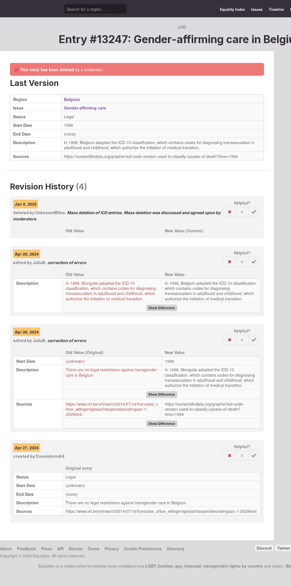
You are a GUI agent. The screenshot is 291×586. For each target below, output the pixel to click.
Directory (175, 548)
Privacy (112, 548)
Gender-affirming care (85, 108)
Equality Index (232, 9)
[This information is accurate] (254, 212)
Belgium (72, 99)
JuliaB (39, 262)
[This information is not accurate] (229, 212)
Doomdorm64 (50, 456)
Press (46, 548)
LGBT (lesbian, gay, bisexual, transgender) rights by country (204, 566)
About (6, 548)
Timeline (276, 9)
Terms (93, 548)
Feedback (26, 548)
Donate (76, 548)
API (60, 548)
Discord (264, 548)
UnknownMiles (50, 212)
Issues (257, 9)
